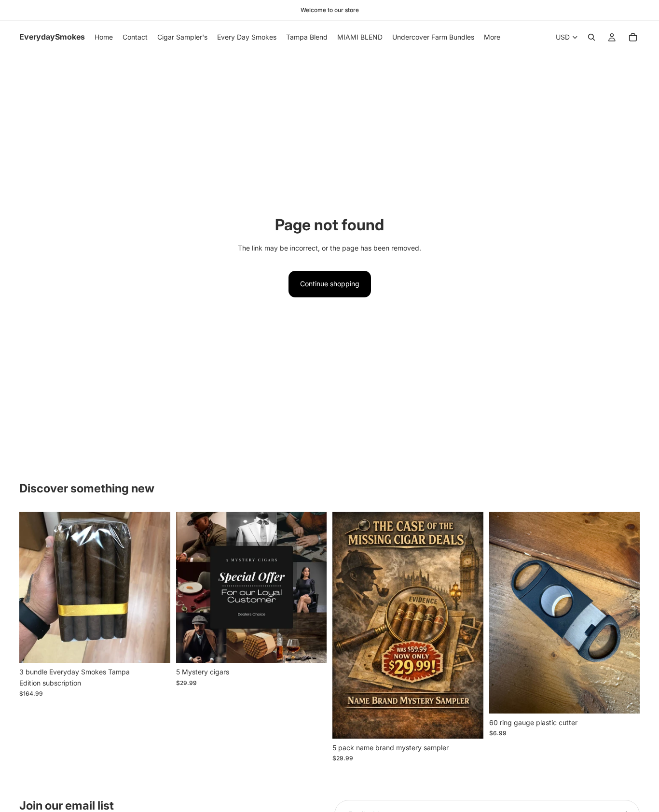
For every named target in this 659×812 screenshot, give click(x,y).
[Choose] (155, 648)
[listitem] (492, 37)
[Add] (468, 723)
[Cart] (633, 37)
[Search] (591, 37)
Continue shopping (329, 284)
